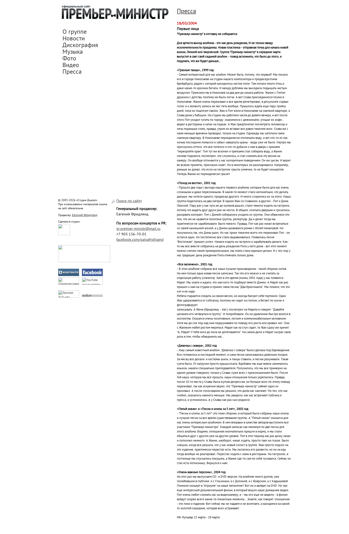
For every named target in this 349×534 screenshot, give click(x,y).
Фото (69, 59)
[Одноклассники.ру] (68, 284)
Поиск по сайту (129, 201)
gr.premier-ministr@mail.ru (138, 229)
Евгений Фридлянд (84, 215)
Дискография (80, 46)
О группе (74, 32)
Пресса (72, 72)
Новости (73, 39)
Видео (70, 66)
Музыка (72, 52)
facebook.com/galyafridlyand (140, 240)
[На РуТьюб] (68, 297)
